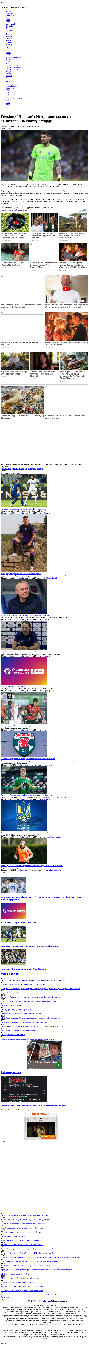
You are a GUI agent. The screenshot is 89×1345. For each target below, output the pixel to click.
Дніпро (8, 40)
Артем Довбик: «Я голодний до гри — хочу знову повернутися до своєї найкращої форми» (37, 1270)
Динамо (9, 34)
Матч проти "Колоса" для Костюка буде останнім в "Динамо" (25, 615)
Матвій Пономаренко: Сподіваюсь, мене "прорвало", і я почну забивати (29, 1249)
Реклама (9, 76)
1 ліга (8, 20)
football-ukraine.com (42, 1301)
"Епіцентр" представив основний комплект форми (21, 574)
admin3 (22, 513)
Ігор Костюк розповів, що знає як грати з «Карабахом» (22, 652)
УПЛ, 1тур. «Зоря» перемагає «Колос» (20, 922)
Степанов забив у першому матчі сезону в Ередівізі (21, 1014)
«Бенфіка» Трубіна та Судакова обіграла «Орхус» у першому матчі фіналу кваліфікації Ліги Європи (40, 989)
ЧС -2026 (9, 26)
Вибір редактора (11, 1072)
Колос (8, 49)
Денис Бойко (6, 469)
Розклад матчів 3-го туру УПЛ (13, 686)
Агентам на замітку (13, 57)
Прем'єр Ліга (49, 691)
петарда (40, 469)
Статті (8, 53)
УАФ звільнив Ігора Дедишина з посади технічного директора (25, 1266)
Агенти (8, 59)
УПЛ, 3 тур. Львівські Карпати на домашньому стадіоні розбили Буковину (30, 1018)
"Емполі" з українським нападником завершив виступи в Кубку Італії (28, 833)
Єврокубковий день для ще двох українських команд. (22, 1286)
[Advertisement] (18, 1177)
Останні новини (10, 973)
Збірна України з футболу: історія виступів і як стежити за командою (28, 993)
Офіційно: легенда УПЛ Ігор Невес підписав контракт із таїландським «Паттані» (33, 980)
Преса (8, 28)
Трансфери (10, 13)
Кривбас (9, 42)
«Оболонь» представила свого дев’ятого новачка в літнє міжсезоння (28, 759)
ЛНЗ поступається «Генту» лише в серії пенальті (20, 1278)
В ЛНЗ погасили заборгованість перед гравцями (20, 1240)
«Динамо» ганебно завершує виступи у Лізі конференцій (23, 509)
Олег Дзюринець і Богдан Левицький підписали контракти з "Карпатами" (30, 1261)
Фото (8, 61)
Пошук (8, 78)
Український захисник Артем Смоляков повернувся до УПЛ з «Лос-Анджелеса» (33, 1295)
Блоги (8, 55)
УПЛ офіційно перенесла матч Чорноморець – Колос (22, 1245)
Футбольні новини (13, 67)
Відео (8, 63)
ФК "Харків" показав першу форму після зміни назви (22, 1291)
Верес (46, 730)
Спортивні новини (13, 65)
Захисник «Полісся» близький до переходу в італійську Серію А (26, 795)
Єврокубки (10, 16)
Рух (7, 47)
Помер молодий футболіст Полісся (14, 1236)
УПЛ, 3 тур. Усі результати (11, 1005)
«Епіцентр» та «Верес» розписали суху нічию (19, 726)
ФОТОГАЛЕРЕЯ (50, 578)
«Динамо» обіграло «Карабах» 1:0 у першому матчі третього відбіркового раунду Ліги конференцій (40, 1257)
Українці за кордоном (14, 98)
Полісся (9, 45)
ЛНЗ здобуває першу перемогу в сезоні (16, 1010)
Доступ (8, 72)
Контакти (9, 74)
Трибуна (9, 30)
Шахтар (9, 36)
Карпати (9, 38)
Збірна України (11, 86)
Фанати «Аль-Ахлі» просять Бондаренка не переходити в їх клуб (26, 984)
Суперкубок (31, 469)
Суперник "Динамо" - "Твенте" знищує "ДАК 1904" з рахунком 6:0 (27, 1253)
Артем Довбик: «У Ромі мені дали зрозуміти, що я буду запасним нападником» (32, 866)
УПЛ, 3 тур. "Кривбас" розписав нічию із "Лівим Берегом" (24, 1022)
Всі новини (10, 11)
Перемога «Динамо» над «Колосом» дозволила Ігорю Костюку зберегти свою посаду (34, 997)
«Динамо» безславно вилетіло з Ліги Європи (23, 969)
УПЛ (8, 18)
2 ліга (8, 22)
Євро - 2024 (10, 24)
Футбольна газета (12, 69)
